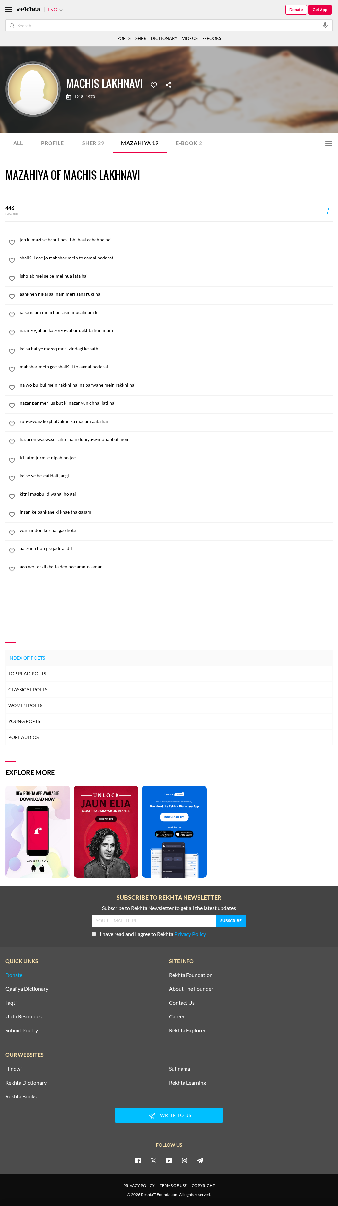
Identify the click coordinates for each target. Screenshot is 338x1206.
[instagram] (184, 1160)
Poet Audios (23, 737)
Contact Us (182, 1002)
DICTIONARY (164, 38)
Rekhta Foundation (191, 975)
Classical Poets (27, 689)
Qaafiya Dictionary (26, 988)
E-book (189, 143)
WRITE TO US (175, 1115)
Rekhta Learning (187, 1082)
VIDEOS (190, 38)
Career (177, 1016)
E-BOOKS (211, 38)
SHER (140, 38)
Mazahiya (140, 143)
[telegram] (200, 1160)
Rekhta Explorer (187, 1030)
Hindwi (13, 1068)
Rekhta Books (21, 1096)
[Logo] (29, 10)
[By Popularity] (327, 210)
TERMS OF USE (173, 1185)
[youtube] (169, 1160)
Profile (52, 143)
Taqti (11, 1002)
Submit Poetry (21, 1030)
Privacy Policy (190, 934)
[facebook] (138, 1160)
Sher (93, 143)
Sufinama (179, 1068)
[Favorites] (154, 84)
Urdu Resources (23, 1016)
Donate (296, 9)
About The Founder (191, 988)
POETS (124, 38)
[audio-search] (325, 25)
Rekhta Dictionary (26, 1082)
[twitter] (153, 1160)
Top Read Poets (27, 673)
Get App (320, 9)
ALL (18, 143)
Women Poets (25, 705)
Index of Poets (26, 658)
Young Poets (24, 721)
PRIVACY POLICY (139, 1185)
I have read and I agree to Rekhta (153, 934)
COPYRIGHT (203, 1185)
